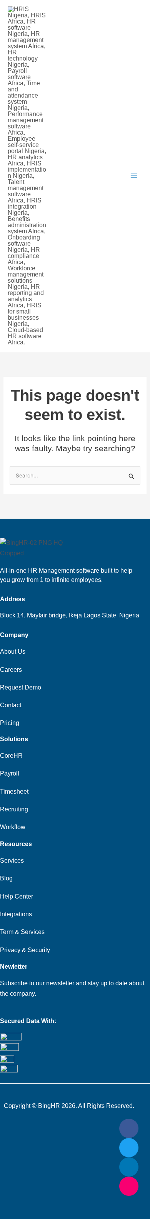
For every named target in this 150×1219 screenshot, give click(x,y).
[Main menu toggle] (133, 175)
